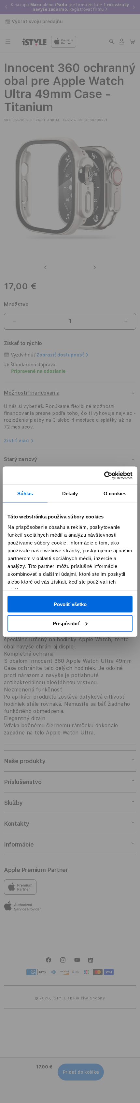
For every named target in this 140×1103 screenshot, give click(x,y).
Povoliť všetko (70, 604)
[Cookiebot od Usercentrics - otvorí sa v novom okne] (104, 475)
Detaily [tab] (70, 493)
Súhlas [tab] (25, 493)
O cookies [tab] (115, 493)
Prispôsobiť (66, 623)
